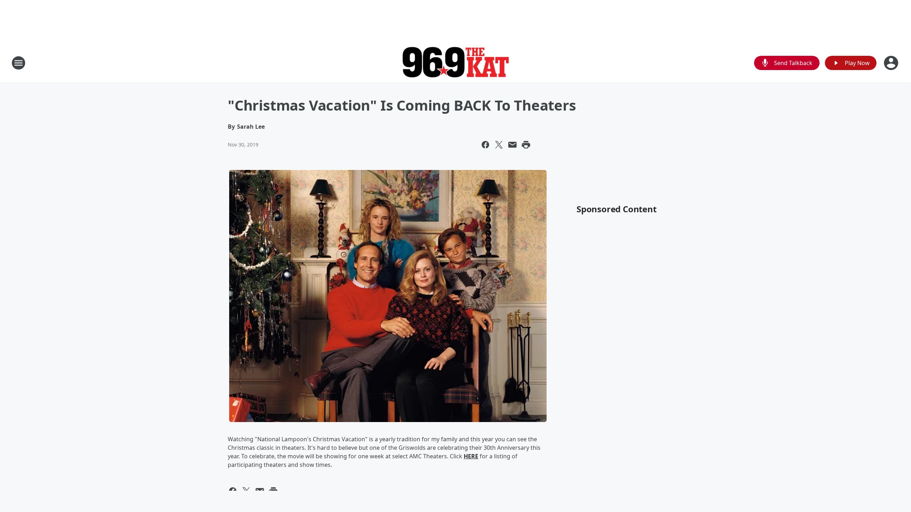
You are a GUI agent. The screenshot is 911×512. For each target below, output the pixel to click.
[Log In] (892, 63)
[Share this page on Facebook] (485, 145)
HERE (471, 456)
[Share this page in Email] (512, 145)
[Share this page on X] (499, 145)
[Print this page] (526, 145)
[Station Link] (455, 63)
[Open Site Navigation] (18, 63)
